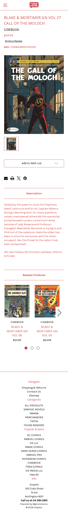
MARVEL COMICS (34, 439)
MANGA (34, 413)
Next (59, 312)
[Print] (12, 178)
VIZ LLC (34, 443)
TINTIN (34, 421)
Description (34, 193)
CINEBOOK (34, 462)
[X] (19, 178)
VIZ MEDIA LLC (34, 470)
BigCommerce (40, 504)
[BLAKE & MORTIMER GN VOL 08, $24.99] (17, 301)
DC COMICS (34, 435)
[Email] (6, 178)
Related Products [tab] (34, 275)
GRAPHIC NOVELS (34, 409)
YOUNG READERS (34, 425)
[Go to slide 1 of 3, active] (26, 348)
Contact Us (34, 391)
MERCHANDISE (34, 417)
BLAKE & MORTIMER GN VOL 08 (17, 331)
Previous (5, 312)
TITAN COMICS (34, 466)
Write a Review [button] (13, 41)
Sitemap (34, 395)
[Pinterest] (25, 178)
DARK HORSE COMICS (34, 451)
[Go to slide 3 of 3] (38, 348)
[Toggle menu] (5, 5)
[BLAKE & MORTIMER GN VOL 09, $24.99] (47, 301)
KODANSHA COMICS (34, 458)
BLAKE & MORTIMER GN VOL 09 (47, 331)
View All (34, 474)
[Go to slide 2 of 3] (32, 348)
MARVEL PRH (34, 455)
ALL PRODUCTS (34, 405)
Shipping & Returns (34, 387)
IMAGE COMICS (34, 447)
